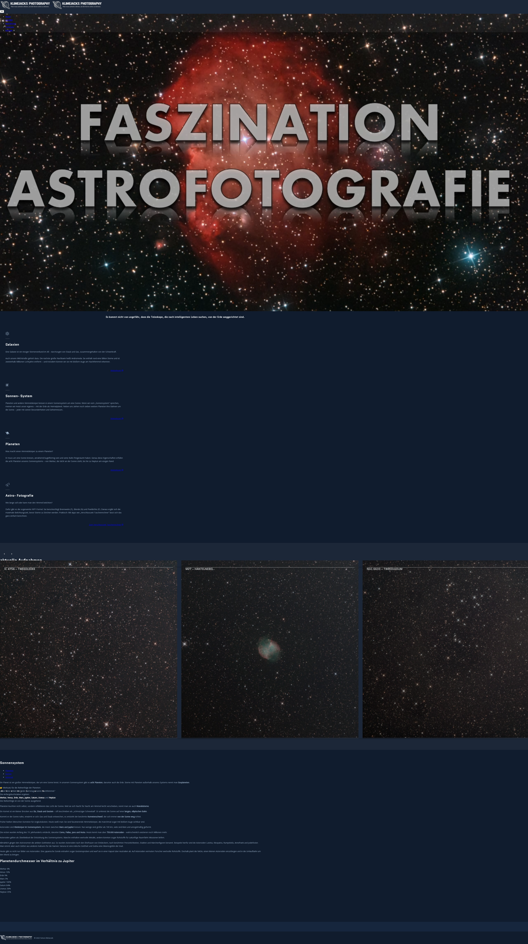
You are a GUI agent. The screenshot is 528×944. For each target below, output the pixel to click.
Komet (9, 774)
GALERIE (9, 20)
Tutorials (10, 27)
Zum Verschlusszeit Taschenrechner (105, 524)
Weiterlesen (116, 370)
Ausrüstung (11, 23)
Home (8, 16)
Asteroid (9, 777)
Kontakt (9, 30)
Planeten (9, 770)
